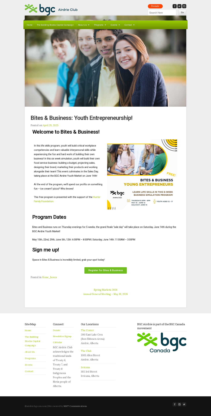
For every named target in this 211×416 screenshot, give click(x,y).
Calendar (57, 342)
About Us (82, 24)
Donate (155, 6)
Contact (128, 24)
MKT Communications (75, 406)
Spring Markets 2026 (105, 289)
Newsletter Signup (62, 336)
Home (29, 24)
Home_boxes (49, 277)
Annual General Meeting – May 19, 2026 (105, 294)
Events (114, 24)
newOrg (51, 10)
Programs (98, 24)
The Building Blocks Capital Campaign (55, 24)
